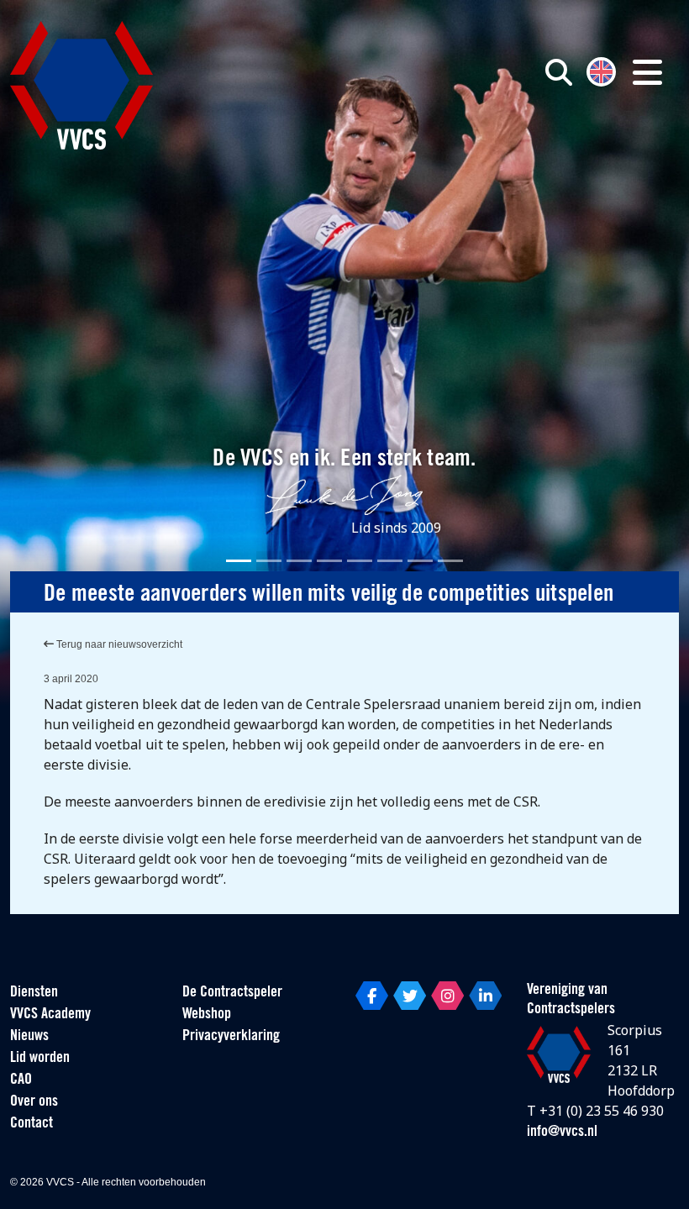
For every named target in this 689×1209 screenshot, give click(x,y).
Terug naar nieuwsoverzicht (118, 644)
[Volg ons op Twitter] (409, 995)
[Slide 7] (420, 560)
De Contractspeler (232, 993)
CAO (21, 1080)
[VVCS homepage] (81, 85)
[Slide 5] (359, 560)
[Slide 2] (268, 560)
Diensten (34, 993)
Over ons (34, 1102)
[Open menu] (647, 72)
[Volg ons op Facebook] (371, 995)
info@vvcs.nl (562, 1132)
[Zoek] (558, 72)
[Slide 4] (329, 560)
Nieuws (29, 1036)
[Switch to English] (601, 70)
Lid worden (40, 1058)
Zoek (498, 148)
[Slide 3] (299, 560)
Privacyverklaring (231, 1036)
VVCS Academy (50, 1014)
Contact (31, 1124)
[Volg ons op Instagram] (447, 995)
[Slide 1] (238, 560)
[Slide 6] (389, 560)
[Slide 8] (450, 560)
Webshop (206, 1014)
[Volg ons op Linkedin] (485, 995)
